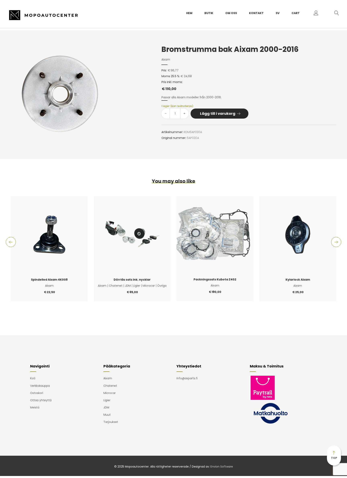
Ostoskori (36, 393)
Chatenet (115, 286)
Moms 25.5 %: (170, 76)
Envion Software (221, 467)
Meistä (34, 407)
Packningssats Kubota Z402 (215, 279)
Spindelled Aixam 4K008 (49, 280)
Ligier (136, 286)
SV (278, 13)
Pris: (164, 70)
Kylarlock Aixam (298, 280)
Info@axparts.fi (187, 378)
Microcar (149, 286)
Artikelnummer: (172, 132)
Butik (208, 13)
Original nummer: (173, 138)
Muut (107, 415)
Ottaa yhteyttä (41, 400)
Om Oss (231, 13)
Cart (296, 13)
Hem (189, 13)
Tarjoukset (110, 422)
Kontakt (256, 13)
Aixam (165, 59)
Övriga (161, 286)
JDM (128, 286)
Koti (32, 378)
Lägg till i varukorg (217, 113)
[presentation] (11, 242)
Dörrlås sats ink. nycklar (132, 280)
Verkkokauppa (40, 386)
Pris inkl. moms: (172, 85)
